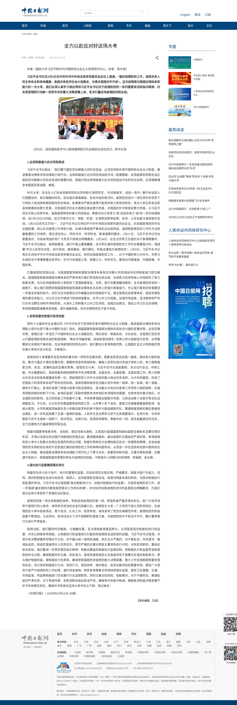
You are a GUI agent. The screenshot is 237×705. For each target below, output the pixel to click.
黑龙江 (137, 642)
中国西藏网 (193, 652)
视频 (110, 25)
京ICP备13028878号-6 (143, 668)
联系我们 (38, 647)
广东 (79, 645)
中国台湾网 (176, 652)
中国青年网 (143, 652)
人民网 (77, 652)
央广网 (207, 652)
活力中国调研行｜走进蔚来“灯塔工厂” (189, 209)
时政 (43, 25)
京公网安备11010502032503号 (88, 668)
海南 (99, 645)
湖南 (69, 645)
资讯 (65, 25)
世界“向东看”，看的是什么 (183, 265)
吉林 (126, 642)
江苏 (158, 642)
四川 (119, 645)
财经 (104, 634)
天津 (86, 642)
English (185, 14)
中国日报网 (26, 34)
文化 (209, 25)
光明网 (60, 656)
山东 (198, 642)
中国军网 (73, 656)
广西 (89, 645)
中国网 (101, 652)
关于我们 (27, 647)
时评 (74, 634)
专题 (172, 46)
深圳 (179, 645)
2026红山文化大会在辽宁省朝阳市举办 (190, 217)
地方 (190, 25)
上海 (148, 642)
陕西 (159, 645)
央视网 (128, 652)
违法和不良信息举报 (83, 663)
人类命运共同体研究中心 (189, 230)
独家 (163, 634)
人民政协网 (106, 656)
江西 (188, 642)
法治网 (120, 656)
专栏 (129, 25)
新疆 (169, 645)
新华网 (89, 652)
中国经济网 (159, 652)
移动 (197, 14)
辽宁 (116, 642)
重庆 (109, 645)
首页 (25, 25)
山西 (106, 642)
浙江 (168, 642)
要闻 (35, 34)
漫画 (147, 25)
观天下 (167, 25)
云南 (139, 645)
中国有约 (197, 59)
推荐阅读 (176, 130)
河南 (208, 642)
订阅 (208, 14)
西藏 (149, 645)
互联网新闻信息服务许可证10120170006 (114, 663)
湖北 (59, 645)
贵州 (129, 645)
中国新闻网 (89, 656)
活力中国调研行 (201, 107)
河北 (96, 642)
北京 (76, 642)
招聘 (178, 634)
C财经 (88, 25)
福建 (178, 642)
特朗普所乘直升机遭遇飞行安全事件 (189, 200)
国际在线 (115, 652)
